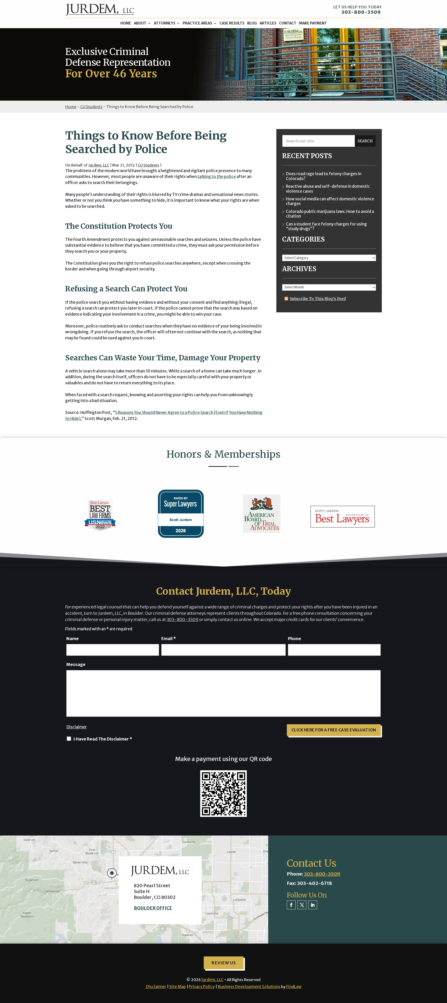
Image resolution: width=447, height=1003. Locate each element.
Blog (252, 23)
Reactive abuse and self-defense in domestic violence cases (328, 189)
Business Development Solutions (249, 986)
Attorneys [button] (164, 23)
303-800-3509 (361, 12)
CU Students (148, 165)
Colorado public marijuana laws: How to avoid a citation (330, 214)
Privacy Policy (202, 986)
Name (72, 638)
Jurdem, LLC (98, 165)
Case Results (232, 23)
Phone (294, 638)
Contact (287, 23)
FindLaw (293, 986)
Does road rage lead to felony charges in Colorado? (323, 176)
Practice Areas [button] (197, 23)
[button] (442, 969)
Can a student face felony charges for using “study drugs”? (326, 226)
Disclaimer (76, 727)
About (140, 23)
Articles (268, 23)
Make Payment (313, 23)
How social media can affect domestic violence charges (330, 201)
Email (168, 638)
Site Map (177, 986)
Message (75, 664)
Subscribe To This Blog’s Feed (318, 298)
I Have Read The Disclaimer (102, 739)
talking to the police (216, 176)
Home (125, 23)
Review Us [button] (223, 962)
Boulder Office (153, 908)
